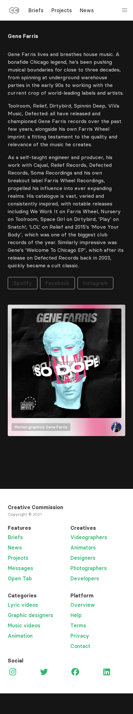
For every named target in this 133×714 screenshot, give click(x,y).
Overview (82, 605)
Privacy (79, 636)
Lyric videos (23, 605)
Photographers (88, 568)
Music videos (24, 625)
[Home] (14, 11)
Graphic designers (30, 615)
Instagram (95, 283)
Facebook (57, 283)
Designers (83, 558)
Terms (78, 625)
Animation (20, 636)
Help (76, 615)
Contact (80, 646)
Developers (84, 578)
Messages (20, 568)
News (87, 10)
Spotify (22, 283)
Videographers (88, 537)
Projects (61, 10)
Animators (83, 547)
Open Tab (20, 578)
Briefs (36, 10)
